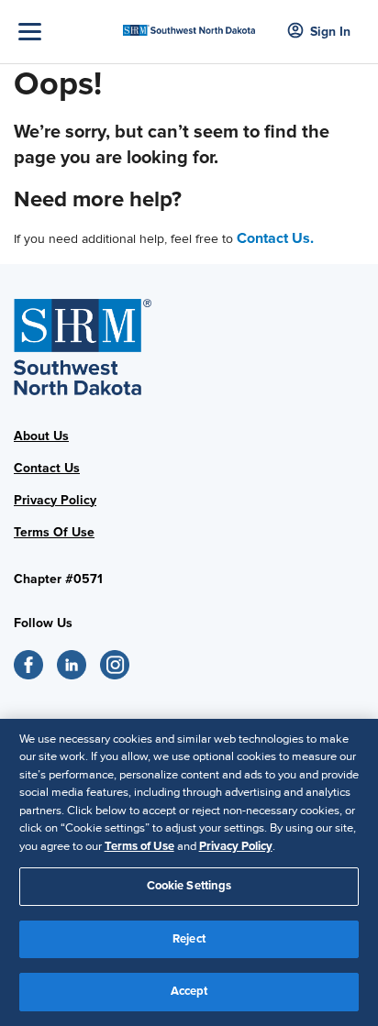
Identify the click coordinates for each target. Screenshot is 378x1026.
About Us (41, 436)
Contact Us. (275, 238)
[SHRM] (189, 24)
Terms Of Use (54, 532)
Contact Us (47, 468)
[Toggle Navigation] (66, 31)
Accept (189, 991)
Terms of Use (139, 846)
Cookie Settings (189, 885)
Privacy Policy (55, 500)
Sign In (330, 31)
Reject (189, 939)
